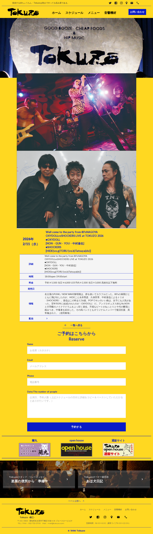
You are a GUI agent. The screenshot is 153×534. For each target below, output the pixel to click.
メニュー (94, 12)
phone (137, 2)
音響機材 (110, 12)
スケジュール (74, 12)
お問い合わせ (131, 510)
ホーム (56, 12)
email (131, 2)
